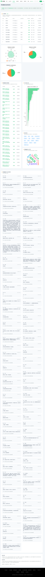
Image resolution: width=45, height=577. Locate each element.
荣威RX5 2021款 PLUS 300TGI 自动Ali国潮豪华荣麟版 (6, 138)
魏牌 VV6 (31, 142)
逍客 (29, 138)
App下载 (10, 1)
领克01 (28, 140)
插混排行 (25, 1)
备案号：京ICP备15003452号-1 (28, 574)
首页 (6, 1)
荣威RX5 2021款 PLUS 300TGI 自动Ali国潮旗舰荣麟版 (6, 142)
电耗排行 (21, 1)
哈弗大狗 (32, 140)
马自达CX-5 (25, 142)
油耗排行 (17, 1)
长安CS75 (38, 138)
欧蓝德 (35, 142)
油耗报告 (14, 1)
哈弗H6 (25, 136)
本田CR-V (33, 138)
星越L (32, 136)
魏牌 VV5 (37, 140)
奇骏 (24, 140)
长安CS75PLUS (37, 136)
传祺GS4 (25, 138)
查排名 (7, 13)
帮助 (28, 1)
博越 (28, 136)
